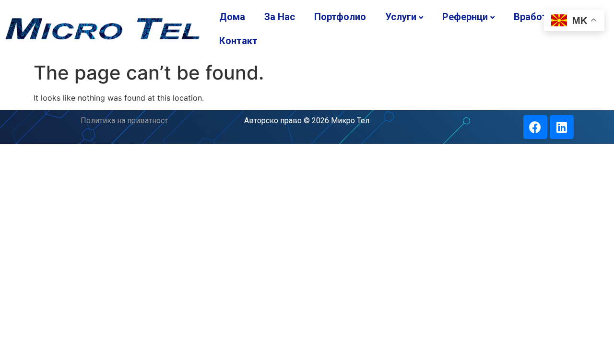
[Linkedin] (562, 127)
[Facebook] (535, 127)
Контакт (238, 40)
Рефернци (465, 17)
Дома (232, 17)
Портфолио (340, 17)
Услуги (400, 17)
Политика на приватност (124, 120)
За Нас (279, 17)
